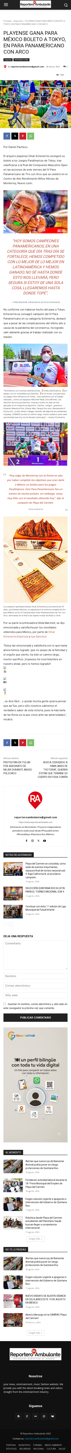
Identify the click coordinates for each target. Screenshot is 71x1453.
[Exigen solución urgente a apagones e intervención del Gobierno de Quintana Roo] (13, 1204)
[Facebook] (6, 136)
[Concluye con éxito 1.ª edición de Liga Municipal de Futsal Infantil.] (13, 911)
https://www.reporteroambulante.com (36, 822)
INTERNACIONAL (21, 59)
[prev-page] (5, 924)
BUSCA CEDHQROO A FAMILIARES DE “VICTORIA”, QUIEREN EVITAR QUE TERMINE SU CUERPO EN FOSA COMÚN (53, 770)
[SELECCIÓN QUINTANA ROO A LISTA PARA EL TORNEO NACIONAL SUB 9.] (13, 893)
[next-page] (11, 924)
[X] (14, 136)
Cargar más (34, 1238)
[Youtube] (44, 840)
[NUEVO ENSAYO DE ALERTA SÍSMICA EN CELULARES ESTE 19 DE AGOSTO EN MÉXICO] (13, 1301)
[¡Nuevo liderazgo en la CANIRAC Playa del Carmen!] (13, 1320)
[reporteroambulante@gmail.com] (5, 66)
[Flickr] (35, 1416)
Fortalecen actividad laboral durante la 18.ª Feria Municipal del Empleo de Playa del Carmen (46, 1183)
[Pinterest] (22, 136)
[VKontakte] (52, 1416)
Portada (7, 20)
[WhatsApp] (30, 136)
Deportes (18, 20)
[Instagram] (32, 840)
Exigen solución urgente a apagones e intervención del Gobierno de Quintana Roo (46, 1202)
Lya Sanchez (38, 636)
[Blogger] (18, 1416)
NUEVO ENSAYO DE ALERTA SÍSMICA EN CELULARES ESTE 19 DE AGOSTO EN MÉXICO (46, 1299)
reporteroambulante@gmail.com (27, 66)
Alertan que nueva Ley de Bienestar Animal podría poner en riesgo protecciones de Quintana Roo (45, 1164)
